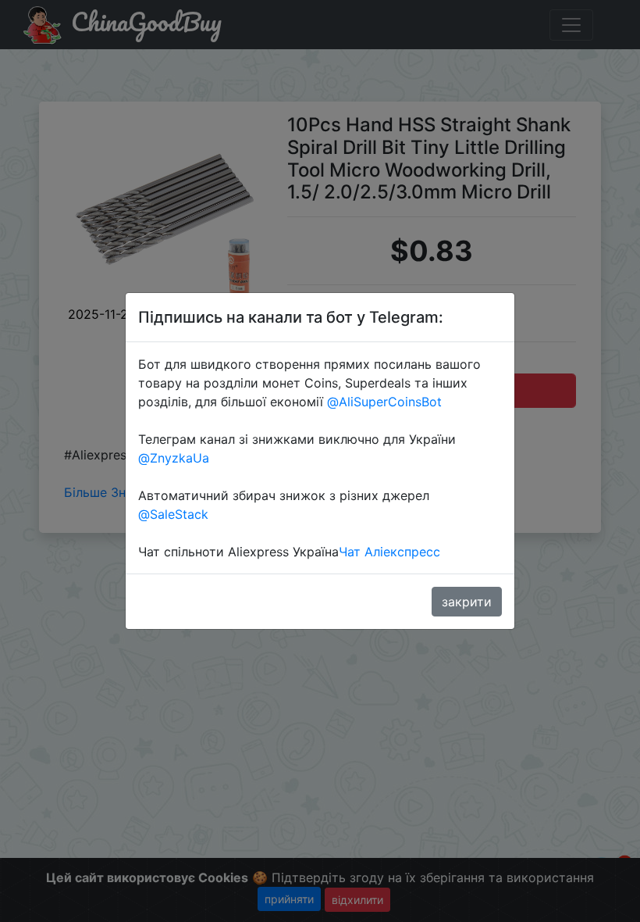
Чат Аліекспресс (389, 551)
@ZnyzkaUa (173, 458)
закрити (467, 601)
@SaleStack (173, 514)
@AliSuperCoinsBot (384, 401)
